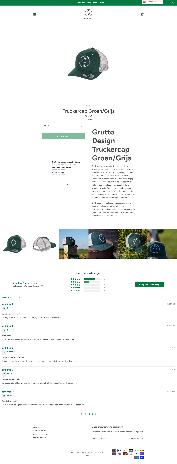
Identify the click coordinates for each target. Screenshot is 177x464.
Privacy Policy (39, 431)
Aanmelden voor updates (107, 427)
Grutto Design (92, 452)
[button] (75, 279)
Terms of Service (40, 434)
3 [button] (89, 414)
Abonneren (136, 438)
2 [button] (85, 414)
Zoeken (36, 427)
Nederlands (151, 2)
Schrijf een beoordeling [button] (149, 284)
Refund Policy (39, 438)
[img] (7, 304)
